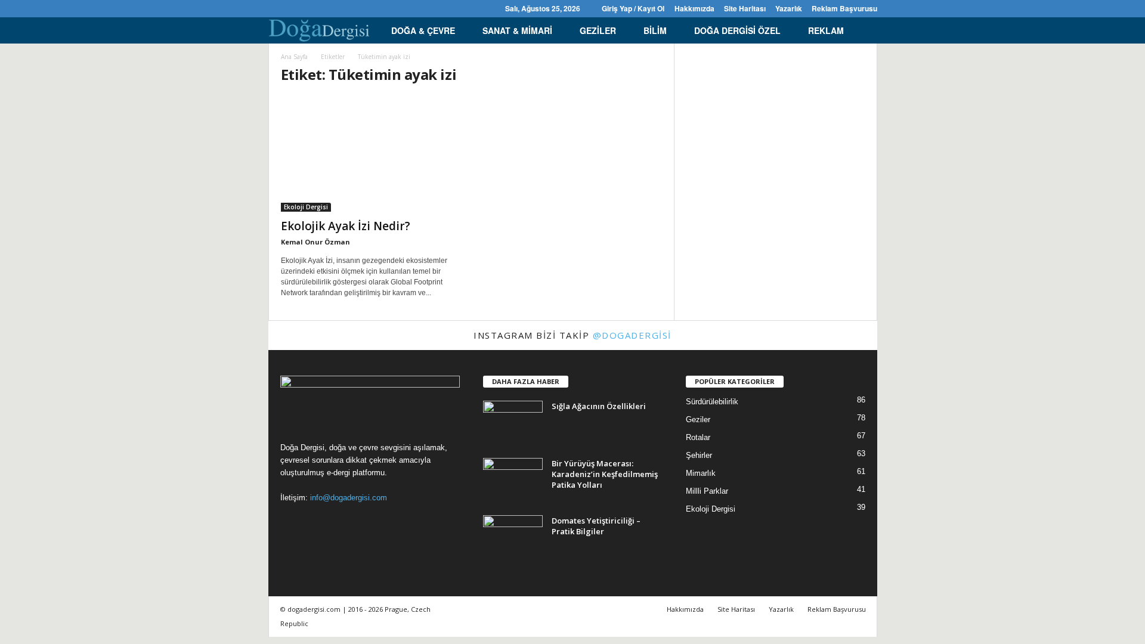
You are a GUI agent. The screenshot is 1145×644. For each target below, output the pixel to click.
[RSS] (312, 8)
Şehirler (699, 455)
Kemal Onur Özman (315, 241)
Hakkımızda (694, 8)
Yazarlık (788, 8)
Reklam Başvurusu (844, 8)
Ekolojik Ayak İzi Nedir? (345, 226)
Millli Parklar (707, 491)
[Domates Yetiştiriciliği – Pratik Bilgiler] (513, 537)
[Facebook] (275, 8)
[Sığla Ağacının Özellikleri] (513, 423)
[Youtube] (349, 8)
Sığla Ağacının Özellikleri (599, 406)
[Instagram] (294, 8)
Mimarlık (701, 473)
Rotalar (698, 437)
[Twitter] (331, 8)
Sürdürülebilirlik (712, 401)
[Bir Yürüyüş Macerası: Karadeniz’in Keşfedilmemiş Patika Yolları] (513, 480)
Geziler (598, 30)
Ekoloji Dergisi (306, 207)
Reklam (826, 30)
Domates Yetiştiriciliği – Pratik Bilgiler (596, 526)
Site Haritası (745, 8)
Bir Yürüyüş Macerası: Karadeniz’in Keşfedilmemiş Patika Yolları (605, 474)
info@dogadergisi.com (348, 497)
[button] (859, 30)
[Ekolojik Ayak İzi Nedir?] (370, 154)
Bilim (655, 30)
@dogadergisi (632, 335)
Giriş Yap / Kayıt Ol (633, 8)
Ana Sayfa (294, 56)
